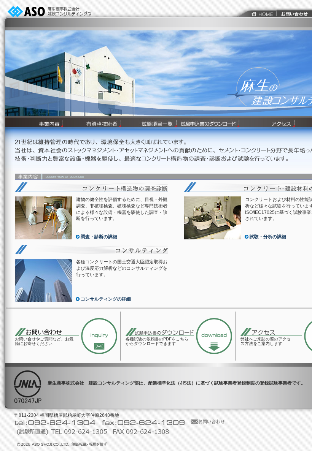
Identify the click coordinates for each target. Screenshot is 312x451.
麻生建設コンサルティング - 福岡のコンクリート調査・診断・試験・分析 (53, 11)
